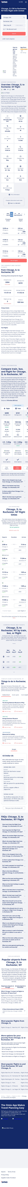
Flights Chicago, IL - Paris (8, 1082)
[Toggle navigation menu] (26, 2)
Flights (8, 1096)
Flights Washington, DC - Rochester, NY (12, 1079)
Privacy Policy (5, 1175)
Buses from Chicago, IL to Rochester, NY (13, 1051)
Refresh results (13, 530)
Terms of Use (11, 1172)
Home (3, 1096)
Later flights (21, 611)
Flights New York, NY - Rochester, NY (11, 1072)
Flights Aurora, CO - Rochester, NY (10, 1076)
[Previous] (3, 651)
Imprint (3, 1172)
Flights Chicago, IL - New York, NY (10, 1027)
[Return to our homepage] (4, 2)
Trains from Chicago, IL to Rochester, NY (13, 1054)
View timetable (7, 303)
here (14, 618)
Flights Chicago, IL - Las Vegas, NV (10, 1089)
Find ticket (7, 284)
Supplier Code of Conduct (8, 1178)
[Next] (24, 214)
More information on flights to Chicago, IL (14, 1056)
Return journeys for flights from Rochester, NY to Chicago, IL (14, 1048)
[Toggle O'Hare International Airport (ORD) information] (25, 1011)
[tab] (8, 219)
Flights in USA (16, 1096)
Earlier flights (7, 611)
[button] (8, 25)
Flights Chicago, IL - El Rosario (9, 1086)
